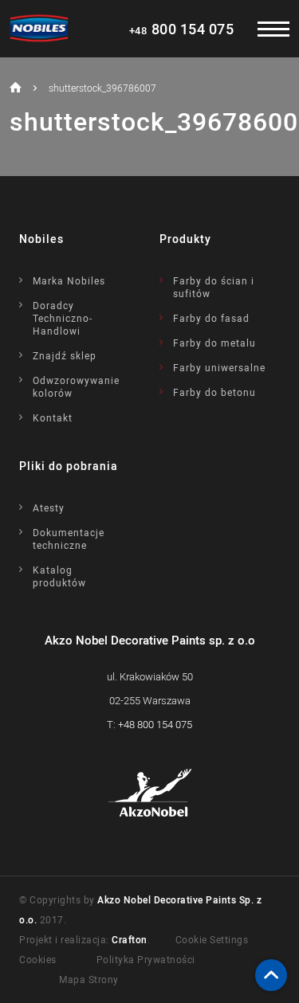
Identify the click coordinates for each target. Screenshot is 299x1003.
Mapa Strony (89, 979)
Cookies (38, 959)
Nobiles (41, 238)
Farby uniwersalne (219, 367)
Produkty (185, 238)
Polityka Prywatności (145, 959)
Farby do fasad (211, 317)
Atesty (49, 507)
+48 (155, 724)
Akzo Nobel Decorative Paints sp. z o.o (150, 640)
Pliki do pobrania (68, 465)
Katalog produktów (59, 576)
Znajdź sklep (64, 355)
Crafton (130, 939)
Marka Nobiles (69, 280)
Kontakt (53, 417)
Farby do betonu (214, 392)
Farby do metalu (214, 342)
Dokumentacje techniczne (68, 538)
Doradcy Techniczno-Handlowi (62, 318)
